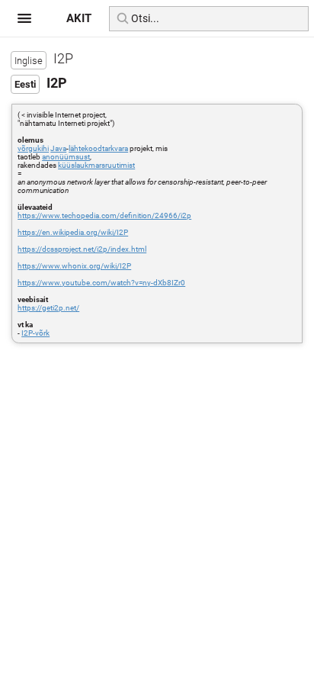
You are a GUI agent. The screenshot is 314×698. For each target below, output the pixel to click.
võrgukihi (33, 148)
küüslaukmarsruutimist (96, 165)
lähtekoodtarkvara (98, 148)
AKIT (78, 18)
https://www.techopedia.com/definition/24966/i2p (104, 215)
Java (58, 148)
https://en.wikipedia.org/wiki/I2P (73, 232)
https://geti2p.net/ (48, 308)
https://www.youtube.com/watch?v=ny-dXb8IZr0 (101, 282)
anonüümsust (66, 157)
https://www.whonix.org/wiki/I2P (74, 266)
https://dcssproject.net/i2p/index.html (82, 249)
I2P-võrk (35, 333)
